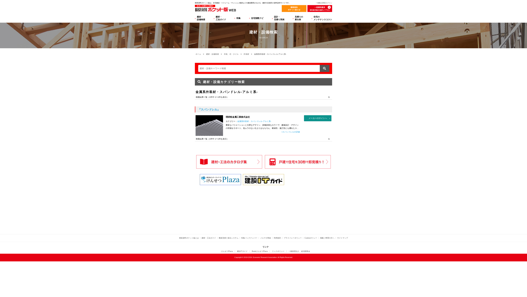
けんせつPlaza (227, 251)
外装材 (246, 54)
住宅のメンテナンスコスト (323, 18)
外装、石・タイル (231, 54)
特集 (238, 18)
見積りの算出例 (299, 18)
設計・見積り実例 (279, 18)
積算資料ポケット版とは (189, 238)
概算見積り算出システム (228, 238)
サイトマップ (342, 238)
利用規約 (277, 238)
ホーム (198, 54)
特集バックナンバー (249, 238)
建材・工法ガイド (221, 18)
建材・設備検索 (201, 18)
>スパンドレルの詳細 (290, 132)
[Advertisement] (239, 207)
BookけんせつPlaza (260, 251)
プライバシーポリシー (293, 238)
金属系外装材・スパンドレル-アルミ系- (254, 121)
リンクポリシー (278, 251)
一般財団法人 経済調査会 (299, 251)
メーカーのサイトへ (318, 118)
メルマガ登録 (265, 238)
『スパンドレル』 (209, 109)
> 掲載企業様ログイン (324, 3)
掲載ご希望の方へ (327, 238)
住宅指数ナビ (257, 18)
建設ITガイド (242, 251)
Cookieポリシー (311, 238)
